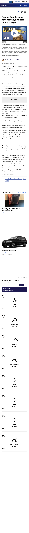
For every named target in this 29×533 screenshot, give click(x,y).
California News (8, 12)
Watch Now (24, 1)
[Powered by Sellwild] (25, 277)
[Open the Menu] (2, 1)
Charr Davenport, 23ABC (13, 60)
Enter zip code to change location (9, 282)
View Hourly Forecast (7, 290)
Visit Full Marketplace (22, 192)
